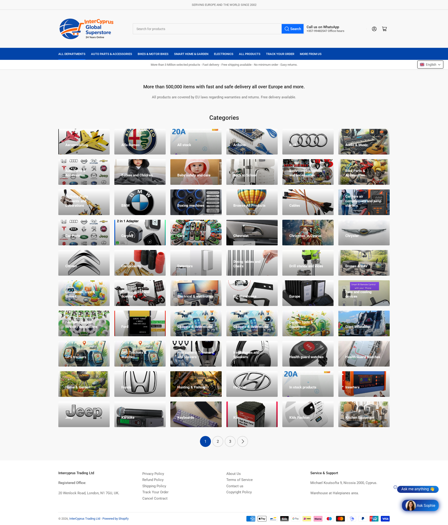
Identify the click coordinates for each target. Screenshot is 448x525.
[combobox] (218, 28)
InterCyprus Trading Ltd (84, 518)
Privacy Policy (153, 474)
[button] (430, 64)
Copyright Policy (239, 492)
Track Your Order (280, 54)
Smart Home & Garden (191, 54)
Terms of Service (239, 480)
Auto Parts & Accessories (111, 54)
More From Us (311, 54)
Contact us (234, 486)
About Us (233, 474)
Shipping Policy (154, 486)
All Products (249, 54)
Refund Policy (153, 480)
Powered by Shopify (115, 518)
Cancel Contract (155, 498)
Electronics (223, 54)
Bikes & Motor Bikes (153, 54)
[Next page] (243, 441)
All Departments (71, 54)
